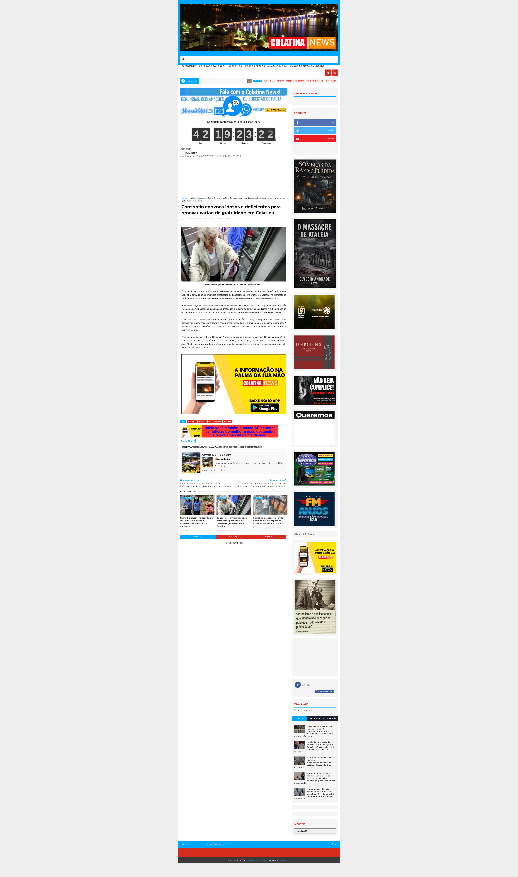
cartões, (213, 219)
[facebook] (332, 844)
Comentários (330, 719)
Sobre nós (235, 66)
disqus (268, 537)
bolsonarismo (302, 81)
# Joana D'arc (215, 422)
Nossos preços (255, 66)
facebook (198, 537)
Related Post (188, 491)
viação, (238, 219)
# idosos (202, 422)
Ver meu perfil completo (213, 470)
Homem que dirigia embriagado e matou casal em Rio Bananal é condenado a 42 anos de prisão (314, 794)
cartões (193, 198)
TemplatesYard (255, 860)
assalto (258, 498)
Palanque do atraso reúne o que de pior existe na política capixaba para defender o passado (314, 778)
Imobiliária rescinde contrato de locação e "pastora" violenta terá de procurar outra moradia (314, 747)
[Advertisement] (233, 176)
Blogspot (285, 860)
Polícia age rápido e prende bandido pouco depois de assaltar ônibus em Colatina (268, 521)
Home (184, 198)
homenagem (187, 498)
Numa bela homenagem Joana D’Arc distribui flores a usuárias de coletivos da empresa (197, 522)
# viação (227, 422)
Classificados (277, 66)
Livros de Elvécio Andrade (307, 66)
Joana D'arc (213, 198)
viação (224, 198)
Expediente (189, 66)
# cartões (192, 422)
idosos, (220, 219)
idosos (202, 198)
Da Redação (223, 459)
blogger (233, 537)
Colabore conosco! (212, 66)
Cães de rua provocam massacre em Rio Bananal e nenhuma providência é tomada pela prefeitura (313, 731)
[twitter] (335, 844)
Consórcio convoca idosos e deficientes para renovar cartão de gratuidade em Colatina (232, 522)
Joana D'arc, (229, 219)
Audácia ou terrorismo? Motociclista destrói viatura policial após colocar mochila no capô (244, 81)
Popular (299, 718)
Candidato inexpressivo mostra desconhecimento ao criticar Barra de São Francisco (314, 763)
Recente (315, 718)
